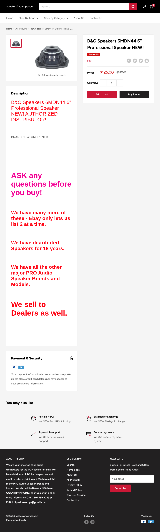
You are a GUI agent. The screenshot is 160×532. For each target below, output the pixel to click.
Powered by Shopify (16, 520)
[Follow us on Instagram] (92, 522)
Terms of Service (76, 495)
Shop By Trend (27, 18)
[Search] (133, 6)
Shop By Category (54, 18)
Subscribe (120, 488)
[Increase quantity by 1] (120, 83)
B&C (89, 60)
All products (21, 28)
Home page (73, 469)
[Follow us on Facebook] (86, 522)
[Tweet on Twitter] (141, 60)
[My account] (144, 6)
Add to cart (102, 94)
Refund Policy (74, 490)
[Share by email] (147, 60)
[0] (151, 6)
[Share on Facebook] (129, 60)
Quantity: (92, 82)
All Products (73, 479)
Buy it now (134, 94)
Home (9, 18)
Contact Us (96, 18)
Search (71, 464)
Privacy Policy (74, 484)
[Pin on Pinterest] (135, 60)
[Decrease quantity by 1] (103, 83)
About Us (79, 18)
